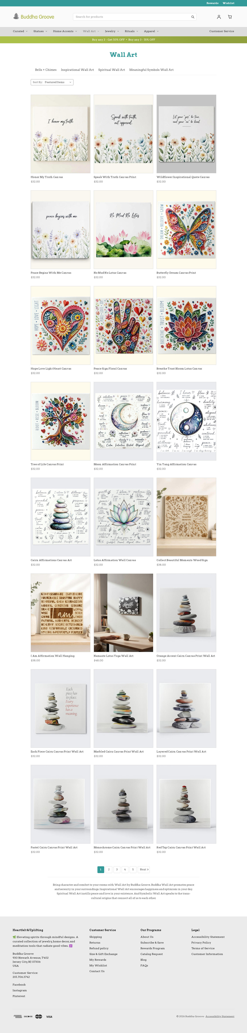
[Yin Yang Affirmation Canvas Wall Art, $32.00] (186, 421)
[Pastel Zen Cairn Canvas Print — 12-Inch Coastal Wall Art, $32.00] (60, 804)
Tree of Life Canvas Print (47, 464)
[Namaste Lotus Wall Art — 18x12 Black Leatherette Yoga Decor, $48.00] (123, 613)
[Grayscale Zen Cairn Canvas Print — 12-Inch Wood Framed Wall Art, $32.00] (123, 804)
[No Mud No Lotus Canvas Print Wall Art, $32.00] (123, 229)
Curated (18, 31)
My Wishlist (98, 965)
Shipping (95, 936)
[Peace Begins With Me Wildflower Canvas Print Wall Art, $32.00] (60, 229)
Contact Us (97, 971)
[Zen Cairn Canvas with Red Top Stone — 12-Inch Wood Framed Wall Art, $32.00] (186, 804)
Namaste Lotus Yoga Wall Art (114, 655)
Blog (143, 959)
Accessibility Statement (208, 936)
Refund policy (99, 948)
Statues (38, 31)
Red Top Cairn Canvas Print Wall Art (181, 847)
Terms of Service (203, 948)
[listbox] (58, 82)
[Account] (219, 16)
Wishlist (228, 3)
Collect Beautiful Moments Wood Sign (182, 560)
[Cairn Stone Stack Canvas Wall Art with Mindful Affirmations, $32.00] (60, 517)
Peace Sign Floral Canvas (110, 368)
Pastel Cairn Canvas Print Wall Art (54, 847)
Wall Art (89, 31)
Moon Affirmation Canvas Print (115, 464)
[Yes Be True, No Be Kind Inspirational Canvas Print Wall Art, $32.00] (186, 134)
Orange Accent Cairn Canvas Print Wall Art (186, 655)
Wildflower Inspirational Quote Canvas (183, 177)
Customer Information (207, 954)
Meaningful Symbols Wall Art (151, 69)
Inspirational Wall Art (77, 69)
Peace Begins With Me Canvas (51, 272)
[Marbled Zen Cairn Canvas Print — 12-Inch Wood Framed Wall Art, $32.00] (123, 708)
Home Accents (63, 31)
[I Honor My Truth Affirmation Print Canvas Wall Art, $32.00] (60, 134)
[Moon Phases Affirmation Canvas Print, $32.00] (123, 421)
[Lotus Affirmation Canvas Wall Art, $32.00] (123, 517)
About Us (146, 936)
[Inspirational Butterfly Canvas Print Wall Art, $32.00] (186, 229)
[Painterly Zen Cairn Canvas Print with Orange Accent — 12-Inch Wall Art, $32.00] (186, 613)
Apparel (149, 31)
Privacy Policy (201, 942)
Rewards (212, 3)
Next (143, 869)
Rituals (130, 31)
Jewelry (110, 31)
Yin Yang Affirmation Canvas (176, 464)
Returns (94, 942)
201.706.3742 (21, 977)
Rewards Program (152, 948)
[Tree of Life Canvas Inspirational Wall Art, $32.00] (60, 421)
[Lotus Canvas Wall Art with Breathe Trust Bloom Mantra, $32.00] (186, 325)
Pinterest (19, 996)
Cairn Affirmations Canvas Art (51, 560)
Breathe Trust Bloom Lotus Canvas (179, 368)
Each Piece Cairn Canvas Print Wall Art (57, 751)
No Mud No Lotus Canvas (110, 272)
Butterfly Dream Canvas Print (176, 272)
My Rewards (97, 959)
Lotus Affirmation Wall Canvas (115, 560)
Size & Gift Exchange (103, 954)
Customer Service (221, 31)
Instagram (20, 990)
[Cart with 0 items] (230, 16)
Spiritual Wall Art (111, 69)
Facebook (19, 984)
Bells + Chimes (46, 69)
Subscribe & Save (152, 942)
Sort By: (38, 82)
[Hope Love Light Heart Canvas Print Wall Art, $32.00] (60, 325)
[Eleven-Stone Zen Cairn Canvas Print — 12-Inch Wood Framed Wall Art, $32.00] (186, 708)
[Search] (192, 17)
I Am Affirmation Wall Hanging (52, 655)
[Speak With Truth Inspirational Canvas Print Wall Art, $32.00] (123, 134)
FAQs (144, 965)
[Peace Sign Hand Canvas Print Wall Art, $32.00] (123, 325)
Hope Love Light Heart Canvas (51, 368)
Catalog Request (151, 954)
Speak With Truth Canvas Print (115, 177)
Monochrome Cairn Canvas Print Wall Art (122, 847)
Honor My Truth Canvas (47, 177)
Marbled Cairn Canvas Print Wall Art (119, 751)
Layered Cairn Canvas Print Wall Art (181, 751)
